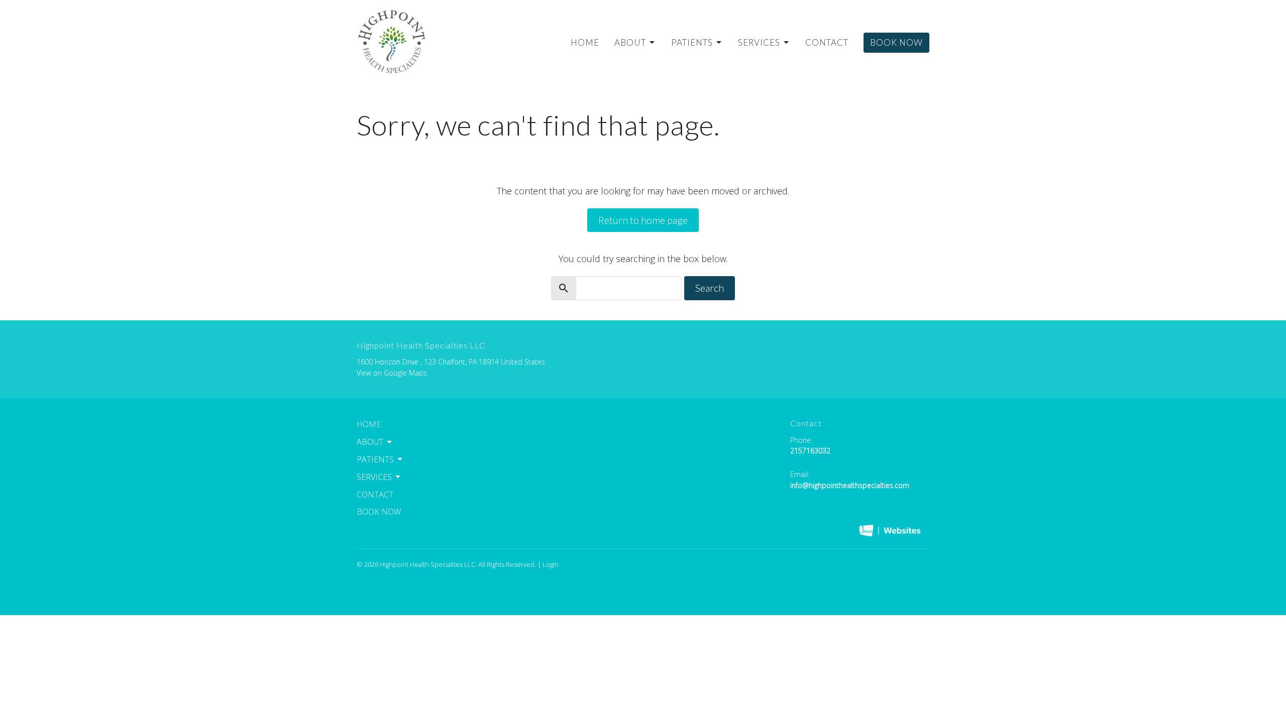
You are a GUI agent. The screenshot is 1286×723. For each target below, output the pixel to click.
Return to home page (643, 220)
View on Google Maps (392, 373)
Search (709, 288)
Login (551, 564)
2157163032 (810, 450)
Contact (826, 42)
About (630, 42)
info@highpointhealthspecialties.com (849, 485)
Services (759, 42)
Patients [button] (375, 459)
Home (585, 42)
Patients (692, 42)
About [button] (370, 441)
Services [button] (374, 477)
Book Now (896, 42)
